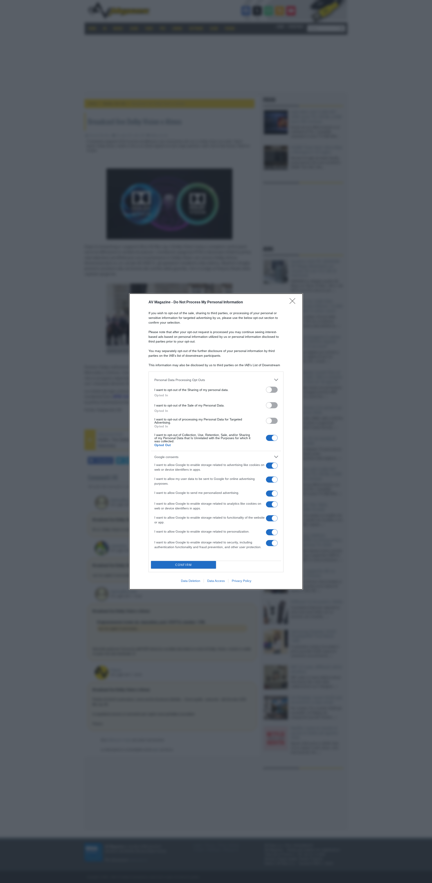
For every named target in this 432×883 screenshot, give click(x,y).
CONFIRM (183, 565)
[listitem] (216, 379)
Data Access (216, 581)
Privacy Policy (241, 581)
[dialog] (216, 441)
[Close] (294, 302)
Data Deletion (190, 581)
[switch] (272, 390)
